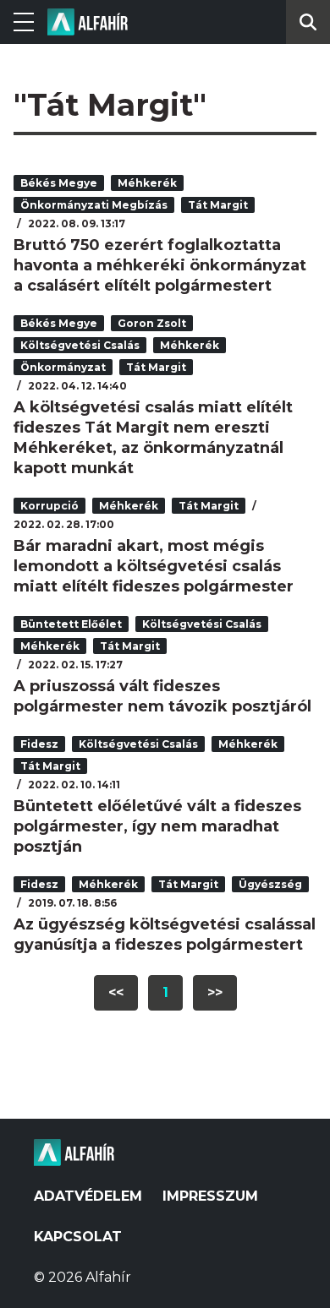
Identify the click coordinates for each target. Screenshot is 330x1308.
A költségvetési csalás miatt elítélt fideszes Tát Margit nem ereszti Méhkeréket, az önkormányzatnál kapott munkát (153, 437)
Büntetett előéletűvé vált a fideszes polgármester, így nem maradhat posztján (157, 826)
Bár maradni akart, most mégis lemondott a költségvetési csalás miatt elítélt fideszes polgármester (154, 566)
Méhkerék (147, 183)
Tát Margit (218, 205)
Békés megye (58, 183)
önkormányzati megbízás (94, 205)
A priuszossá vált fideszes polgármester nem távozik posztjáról (162, 696)
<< (116, 992)
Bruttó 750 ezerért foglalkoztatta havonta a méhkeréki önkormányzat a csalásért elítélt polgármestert (160, 265)
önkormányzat (63, 367)
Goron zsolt (152, 323)
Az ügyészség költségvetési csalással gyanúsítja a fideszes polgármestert (165, 934)
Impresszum (210, 1196)
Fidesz (39, 744)
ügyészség (270, 884)
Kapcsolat (78, 1237)
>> (215, 992)
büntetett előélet (71, 624)
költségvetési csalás (80, 345)
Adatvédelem (88, 1196)
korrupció (49, 505)
